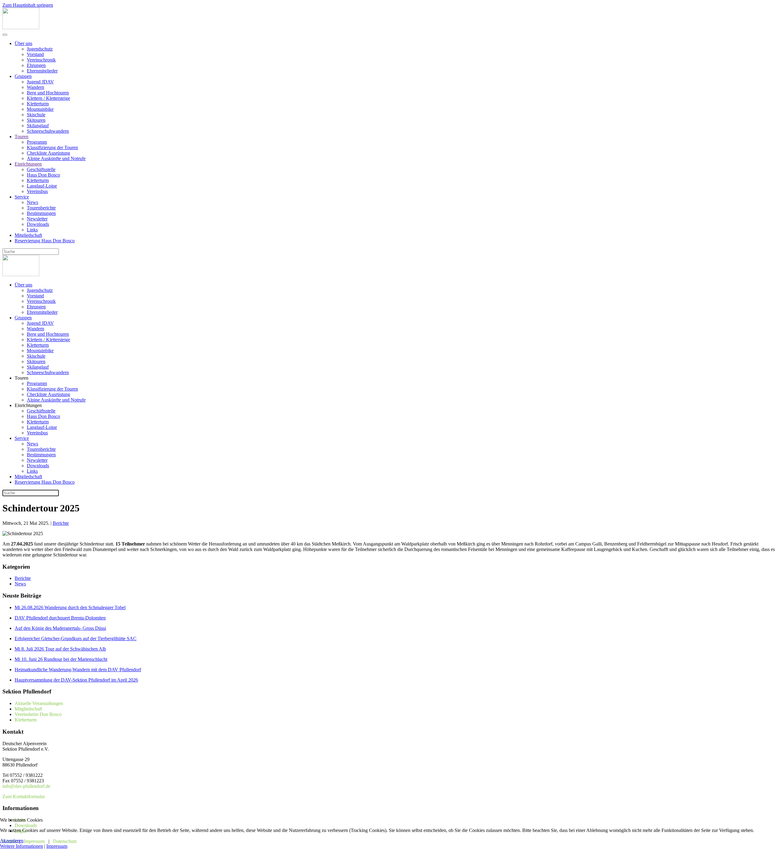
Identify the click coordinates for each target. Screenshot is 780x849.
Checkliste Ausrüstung (48, 153)
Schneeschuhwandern (48, 131)
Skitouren (36, 120)
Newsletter (37, 218)
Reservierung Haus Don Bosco (45, 240)
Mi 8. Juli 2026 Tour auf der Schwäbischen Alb (60, 648)
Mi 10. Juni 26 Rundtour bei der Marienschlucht (61, 659)
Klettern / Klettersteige (48, 98)
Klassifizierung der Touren (52, 147)
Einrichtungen (28, 164)
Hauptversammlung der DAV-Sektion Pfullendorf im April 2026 (76, 679)
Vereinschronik (41, 59)
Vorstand (35, 54)
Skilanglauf (38, 125)
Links (32, 229)
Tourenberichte (41, 207)
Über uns (23, 43)
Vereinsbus (37, 191)
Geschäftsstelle (41, 169)
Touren (21, 136)
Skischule (36, 114)
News (32, 202)
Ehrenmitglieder (42, 70)
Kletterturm (38, 103)
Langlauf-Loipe (42, 185)
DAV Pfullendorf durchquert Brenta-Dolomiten (60, 617)
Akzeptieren (11, 840)
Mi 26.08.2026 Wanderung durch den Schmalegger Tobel (70, 607)
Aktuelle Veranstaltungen (39, 703)
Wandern (35, 87)
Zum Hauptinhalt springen (27, 5)
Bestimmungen (41, 213)
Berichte (61, 523)
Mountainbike (40, 109)
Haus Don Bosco (43, 174)
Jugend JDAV (40, 81)
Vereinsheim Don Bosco (38, 714)
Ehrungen (36, 65)
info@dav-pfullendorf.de (26, 786)
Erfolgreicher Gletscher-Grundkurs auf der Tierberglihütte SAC (75, 638)
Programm (37, 142)
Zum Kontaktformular (23, 796)
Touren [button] (21, 378)
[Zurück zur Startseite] (20, 27)
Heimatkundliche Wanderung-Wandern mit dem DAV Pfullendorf (78, 669)
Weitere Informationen (21, 846)
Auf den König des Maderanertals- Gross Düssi (60, 628)
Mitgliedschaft (28, 235)
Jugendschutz (40, 48)
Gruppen (23, 76)
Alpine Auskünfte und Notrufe (56, 158)
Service (22, 196)
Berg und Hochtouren (48, 92)
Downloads (38, 224)
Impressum (56, 846)
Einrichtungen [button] (28, 405)
